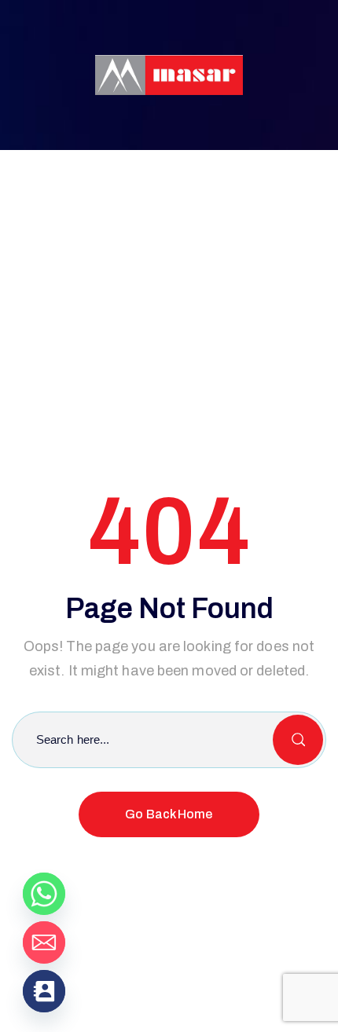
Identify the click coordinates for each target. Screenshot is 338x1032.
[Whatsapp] (44, 894)
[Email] (44, 942)
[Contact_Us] (44, 991)
